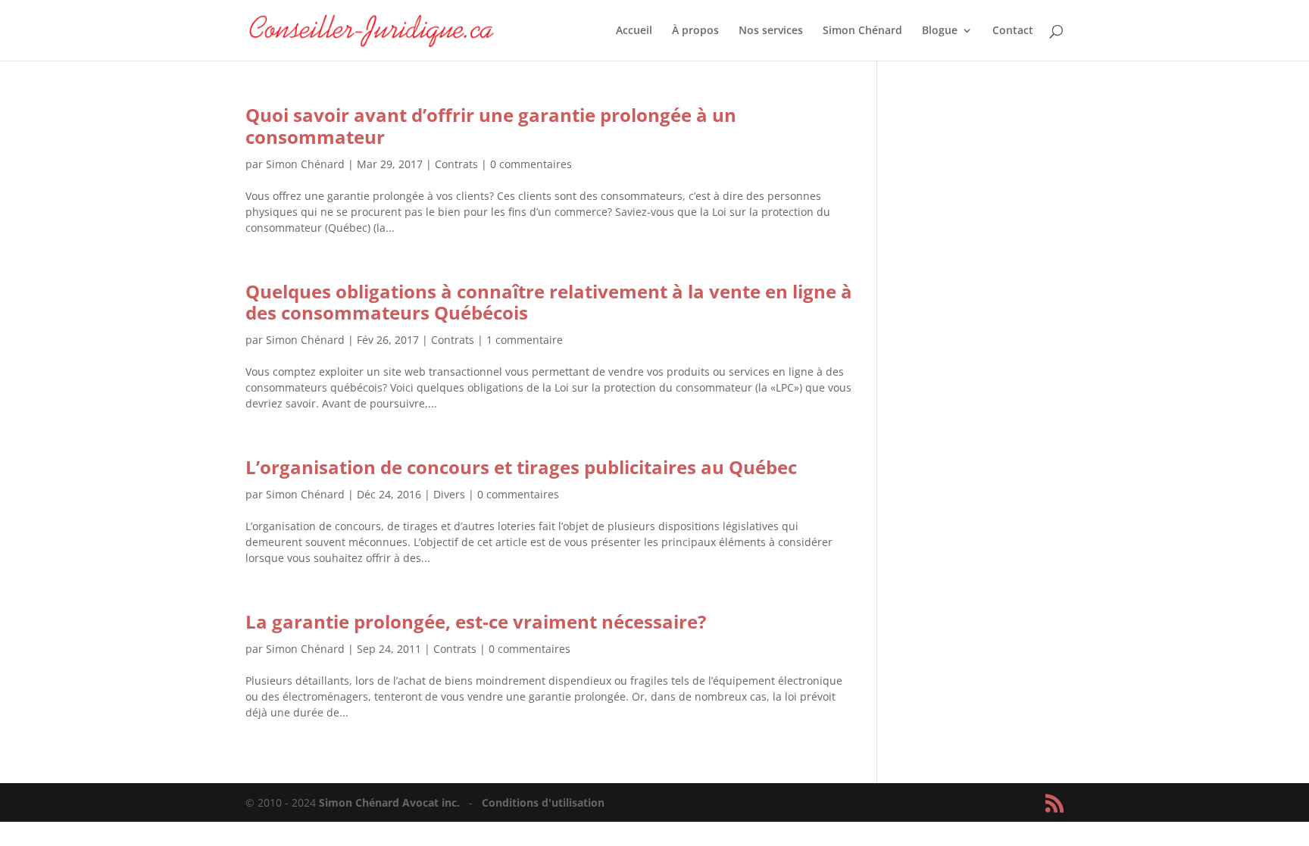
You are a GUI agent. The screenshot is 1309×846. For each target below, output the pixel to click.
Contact (1012, 31)
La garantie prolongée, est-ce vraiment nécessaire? (475, 621)
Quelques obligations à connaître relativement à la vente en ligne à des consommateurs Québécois (548, 302)
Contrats (456, 164)
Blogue (940, 31)
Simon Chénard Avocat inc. (391, 802)
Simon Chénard (862, 31)
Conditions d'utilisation (543, 802)
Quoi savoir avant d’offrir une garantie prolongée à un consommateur (490, 125)
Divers (449, 494)
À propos (695, 31)
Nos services (771, 31)
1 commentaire (524, 339)
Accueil (634, 31)
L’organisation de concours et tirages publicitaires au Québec (521, 466)
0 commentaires (531, 164)
